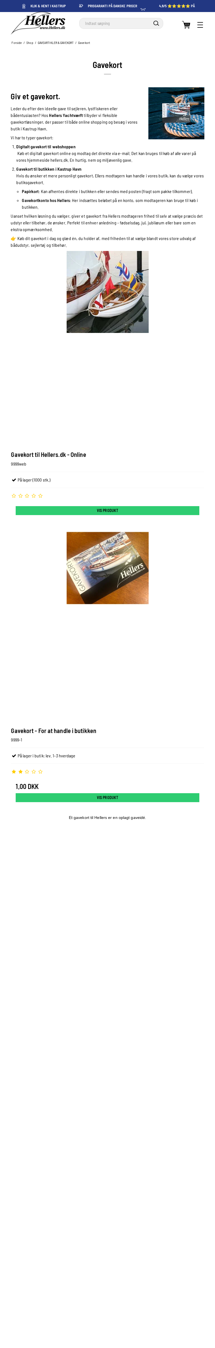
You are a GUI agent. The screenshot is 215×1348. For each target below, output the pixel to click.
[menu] (200, 25)
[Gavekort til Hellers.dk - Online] (107, 347)
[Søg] (156, 23)
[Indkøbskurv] (186, 25)
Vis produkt (107, 510)
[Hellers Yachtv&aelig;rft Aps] (38, 23)
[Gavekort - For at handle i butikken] (107, 623)
